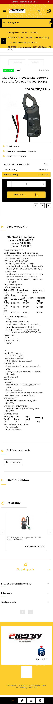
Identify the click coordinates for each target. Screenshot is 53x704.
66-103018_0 (15, 462)
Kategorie (13, 22)
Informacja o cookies (15, 685)
